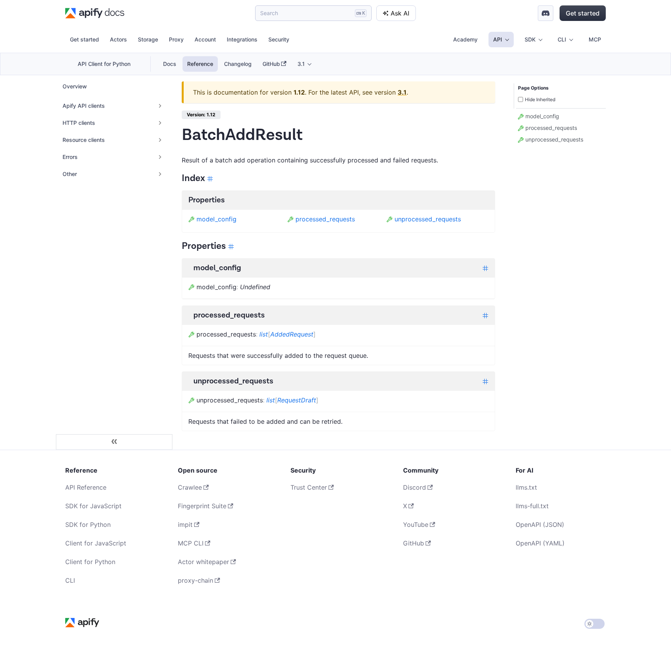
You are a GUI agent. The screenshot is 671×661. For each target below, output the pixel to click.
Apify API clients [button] (84, 105)
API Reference (85, 487)
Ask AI (400, 13)
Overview (75, 86)
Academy (465, 39)
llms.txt (526, 487)
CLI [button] (562, 39)
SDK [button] (530, 39)
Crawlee (190, 487)
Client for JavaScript (95, 543)
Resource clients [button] (84, 139)
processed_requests (325, 219)
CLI (70, 580)
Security (278, 39)
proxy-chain (195, 580)
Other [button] (70, 174)
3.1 (402, 92)
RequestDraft (296, 400)
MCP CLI (190, 543)
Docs (169, 63)
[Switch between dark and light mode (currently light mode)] (594, 624)
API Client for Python (104, 63)
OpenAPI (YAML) (540, 543)
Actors (118, 39)
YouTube (415, 524)
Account (205, 39)
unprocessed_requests (428, 219)
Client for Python (90, 562)
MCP (595, 39)
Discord (414, 487)
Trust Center (308, 487)
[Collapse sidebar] (114, 442)
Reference (200, 63)
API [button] (497, 39)
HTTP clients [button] (79, 122)
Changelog (238, 63)
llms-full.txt (532, 506)
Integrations (242, 39)
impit (185, 524)
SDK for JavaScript (93, 506)
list (263, 334)
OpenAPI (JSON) (540, 524)
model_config (216, 219)
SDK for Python (88, 524)
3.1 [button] (301, 63)
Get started (583, 13)
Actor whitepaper (203, 562)
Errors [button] (70, 157)
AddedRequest (291, 334)
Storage (148, 39)
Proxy (176, 39)
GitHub (271, 63)
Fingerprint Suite (202, 506)
